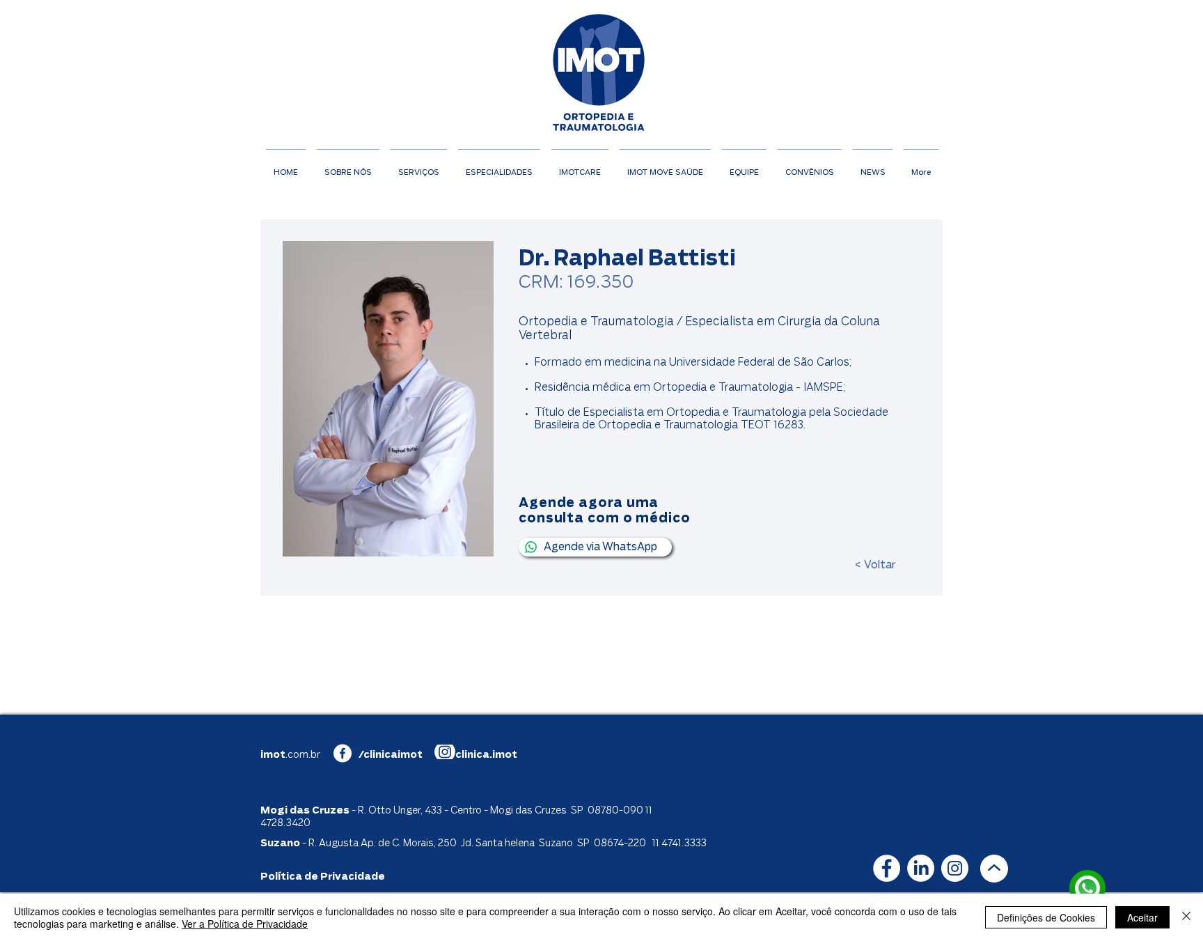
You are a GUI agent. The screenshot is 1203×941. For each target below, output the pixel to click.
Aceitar (1142, 917)
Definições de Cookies (1046, 917)
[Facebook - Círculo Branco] (886, 868)
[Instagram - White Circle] (954, 868)
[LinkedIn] (920, 868)
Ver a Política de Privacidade (245, 924)
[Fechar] (1186, 917)
